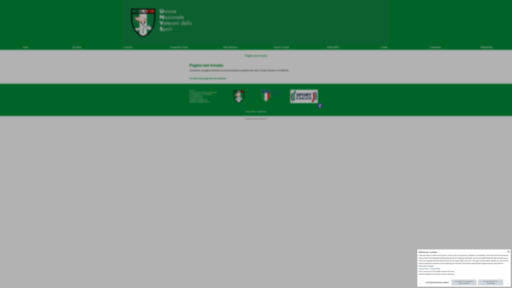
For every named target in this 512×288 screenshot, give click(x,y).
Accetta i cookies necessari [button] (464, 282)
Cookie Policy (424, 269)
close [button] (508, 251)
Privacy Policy (435, 269)
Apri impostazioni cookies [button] (437, 282)
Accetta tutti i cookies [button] (490, 282)
